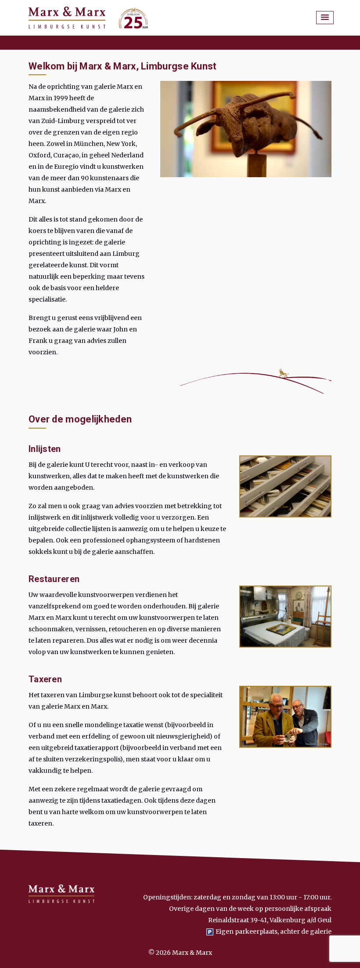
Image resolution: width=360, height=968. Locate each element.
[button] (325, 17)
